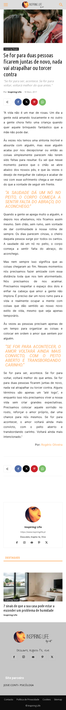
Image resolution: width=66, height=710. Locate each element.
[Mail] (33, 543)
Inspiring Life (14, 92)
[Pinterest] (34, 102)
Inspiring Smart (11, 600)
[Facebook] (18, 102)
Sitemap (58, 699)
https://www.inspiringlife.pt (33, 532)
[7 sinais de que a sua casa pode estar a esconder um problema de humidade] (33, 587)
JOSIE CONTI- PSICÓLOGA (19, 685)
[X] (26, 102)
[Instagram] (26, 543)
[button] (5, 5)
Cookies (47, 699)
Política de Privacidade (28, 699)
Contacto (8, 699)
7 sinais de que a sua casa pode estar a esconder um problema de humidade (29, 608)
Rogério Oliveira (51, 444)
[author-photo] (33, 522)
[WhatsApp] (42, 102)
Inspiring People (11, 49)
